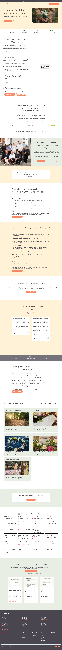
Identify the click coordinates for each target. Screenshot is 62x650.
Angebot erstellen (54, 3)
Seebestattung (34, 637)
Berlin (42, 630)
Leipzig (42, 637)
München (42, 638)
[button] (14, 4)
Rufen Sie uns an (31, 131)
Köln (42, 635)
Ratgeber (23, 637)
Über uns (23, 630)
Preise (19, 3)
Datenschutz (53, 632)
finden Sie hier (48, 157)
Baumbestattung (34, 632)
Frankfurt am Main (44, 632)
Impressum (53, 630)
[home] (6, 4)
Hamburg (42, 634)
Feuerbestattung (34, 635)
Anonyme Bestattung (35, 630)
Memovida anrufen (9, 94)
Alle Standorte (43, 640)
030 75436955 (8, 21)
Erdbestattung (34, 634)
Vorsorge (23, 3)
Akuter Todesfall (24, 634)
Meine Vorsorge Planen (31, 570)
